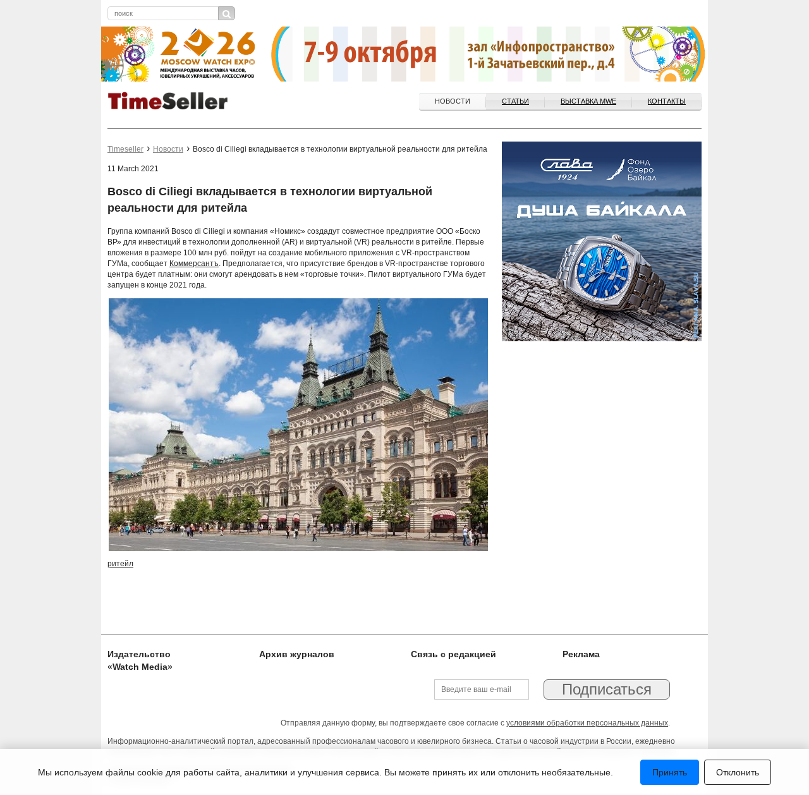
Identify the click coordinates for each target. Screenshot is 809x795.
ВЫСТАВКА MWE (588, 101)
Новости (452, 101)
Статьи (515, 101)
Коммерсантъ (194, 263)
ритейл (120, 563)
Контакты (667, 101)
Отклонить (737, 772)
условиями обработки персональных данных (587, 723)
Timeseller (125, 149)
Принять (669, 772)
